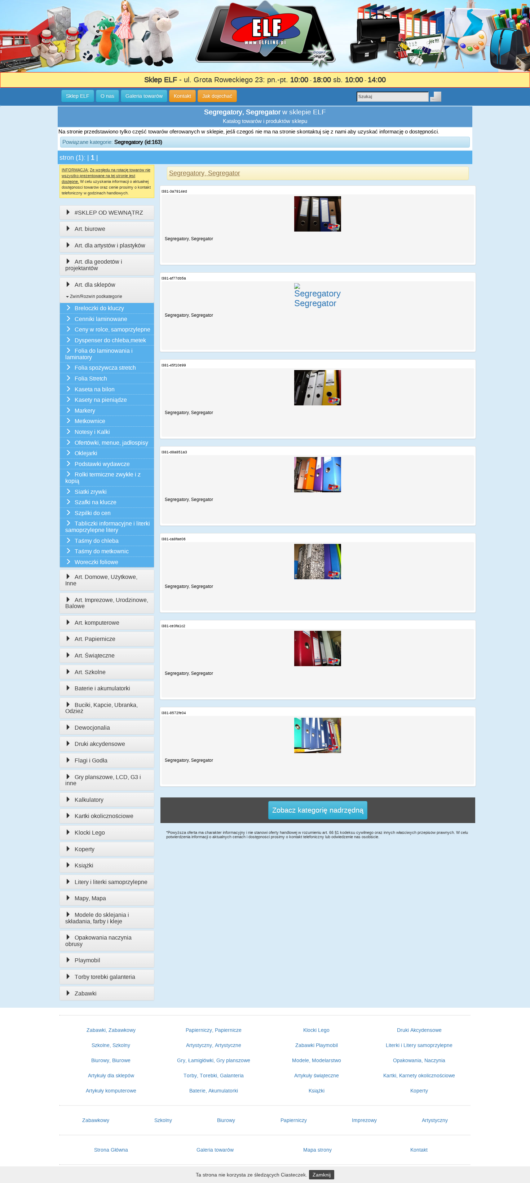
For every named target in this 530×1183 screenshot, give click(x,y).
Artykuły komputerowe (111, 1091)
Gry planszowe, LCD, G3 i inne (103, 780)
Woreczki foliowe (96, 562)
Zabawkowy (95, 1120)
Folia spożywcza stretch (105, 368)
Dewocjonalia (92, 728)
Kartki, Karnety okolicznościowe (419, 1075)
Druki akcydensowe (100, 744)
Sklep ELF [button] (77, 96)
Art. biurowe (90, 229)
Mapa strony (317, 1150)
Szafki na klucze (95, 502)
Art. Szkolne (90, 672)
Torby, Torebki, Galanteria (214, 1075)
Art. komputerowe (97, 623)
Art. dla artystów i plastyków (110, 245)
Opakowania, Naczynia (419, 1060)
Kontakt (419, 1150)
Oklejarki (86, 453)
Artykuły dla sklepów (111, 1075)
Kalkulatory (89, 800)
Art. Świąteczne (95, 655)
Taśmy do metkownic (102, 551)
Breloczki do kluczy (99, 308)
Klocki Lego (90, 833)
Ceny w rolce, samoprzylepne (112, 329)
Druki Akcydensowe (419, 1030)
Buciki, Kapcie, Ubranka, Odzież (101, 708)
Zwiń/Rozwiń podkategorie (95, 296)
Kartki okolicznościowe (104, 816)
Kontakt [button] (182, 96)
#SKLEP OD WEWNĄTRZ (109, 213)
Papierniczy (294, 1120)
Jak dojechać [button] (217, 96)
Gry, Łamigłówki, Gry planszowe (213, 1060)
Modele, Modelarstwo (316, 1060)
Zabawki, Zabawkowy (111, 1030)
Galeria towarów (215, 1150)
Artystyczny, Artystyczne (213, 1045)
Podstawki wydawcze (102, 464)
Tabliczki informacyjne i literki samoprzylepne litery (107, 526)
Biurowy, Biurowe (111, 1060)
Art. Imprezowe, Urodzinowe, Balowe (106, 603)
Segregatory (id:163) (138, 142)
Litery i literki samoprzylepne (111, 882)
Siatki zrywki (91, 492)
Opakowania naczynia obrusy (98, 940)
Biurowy (226, 1120)
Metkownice (90, 421)
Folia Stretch (91, 378)
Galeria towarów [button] (144, 96)
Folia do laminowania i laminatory (99, 354)
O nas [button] (107, 96)
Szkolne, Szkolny (111, 1045)
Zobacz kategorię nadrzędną (317, 810)
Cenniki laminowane (101, 319)
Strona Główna (111, 1150)
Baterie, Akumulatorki (213, 1091)
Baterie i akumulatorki (102, 688)
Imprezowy (364, 1120)
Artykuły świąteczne (316, 1075)
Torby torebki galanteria (105, 977)
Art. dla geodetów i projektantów (93, 265)
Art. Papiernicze (95, 639)
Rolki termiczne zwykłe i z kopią (103, 477)
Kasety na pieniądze (101, 400)
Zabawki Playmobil (316, 1045)
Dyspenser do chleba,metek (110, 340)
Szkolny (163, 1120)
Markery (85, 411)
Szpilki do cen (93, 513)
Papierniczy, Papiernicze (214, 1030)
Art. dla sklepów (95, 285)
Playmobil (87, 960)
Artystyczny (435, 1120)
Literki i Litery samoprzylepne (419, 1045)
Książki (84, 865)
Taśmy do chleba (97, 541)
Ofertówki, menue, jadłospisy (111, 443)
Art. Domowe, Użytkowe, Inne (101, 580)
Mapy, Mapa (90, 898)
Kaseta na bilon (95, 389)
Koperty (84, 849)
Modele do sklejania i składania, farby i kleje (97, 918)
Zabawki (86, 993)
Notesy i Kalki (92, 432)
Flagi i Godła (91, 760)
